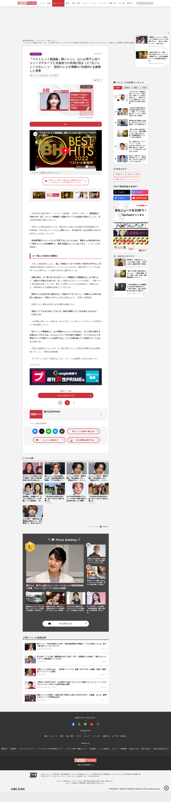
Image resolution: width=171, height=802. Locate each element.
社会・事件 (76, 3)
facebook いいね (35, 431)
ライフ (85, 3)
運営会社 (4, 748)
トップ (42, 3)
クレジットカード (130, 179)
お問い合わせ (145, 748)
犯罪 (137, 174)
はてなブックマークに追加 (55, 431)
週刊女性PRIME (28, 40)
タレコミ (115, 748)
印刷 (98, 80)
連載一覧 (112, 3)
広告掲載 (92, 748)
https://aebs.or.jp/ (94, 776)
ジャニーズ (40, 40)
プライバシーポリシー (26, 748)
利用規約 (13, 748)
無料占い (130, 3)
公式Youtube (141, 198)
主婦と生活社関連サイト (85, 765)
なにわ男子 (54, 75)
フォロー (121, 192)
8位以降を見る (65, 623)
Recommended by (94, 526)
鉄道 (129, 174)
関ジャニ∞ (51, 40)
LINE (47, 429)
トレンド (93, 3)
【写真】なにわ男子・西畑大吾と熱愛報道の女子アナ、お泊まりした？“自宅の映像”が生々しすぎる (65, 181)
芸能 (49, 3)
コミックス (103, 3)
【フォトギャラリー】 (65, 395)
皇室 (67, 3)
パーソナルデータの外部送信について (50, 748)
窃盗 (117, 179)
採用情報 (124, 748)
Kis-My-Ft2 (44, 75)
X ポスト (41, 431)
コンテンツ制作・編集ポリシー (76, 748)
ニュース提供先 (103, 748)
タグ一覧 (121, 3)
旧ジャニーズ (58, 3)
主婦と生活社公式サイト (161, 748)
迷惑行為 (119, 174)
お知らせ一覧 (133, 748)
